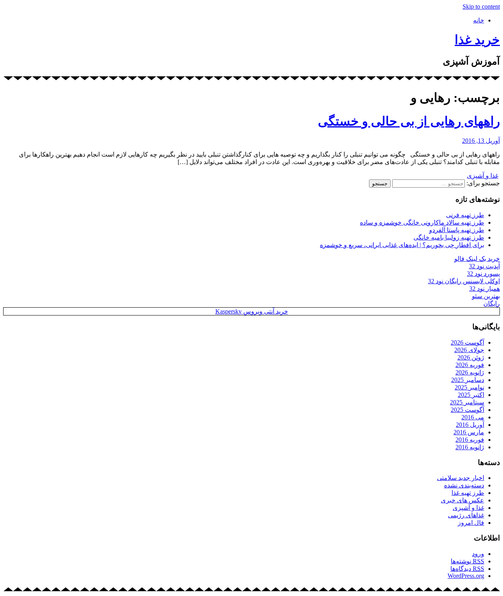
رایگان (491, 303)
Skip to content (481, 6)
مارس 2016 (468, 432)
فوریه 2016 (469, 439)
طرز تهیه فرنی (465, 215)
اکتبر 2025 (471, 394)
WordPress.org (466, 575)
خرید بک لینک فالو (477, 258)
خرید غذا (477, 40)
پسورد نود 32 (483, 273)
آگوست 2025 (467, 409)
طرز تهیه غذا (468, 492)
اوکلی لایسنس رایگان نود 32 (464, 281)
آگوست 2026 (467, 342)
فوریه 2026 (469, 365)
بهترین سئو (486, 296)
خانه (478, 20)
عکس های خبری (462, 500)
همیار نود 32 (484, 288)
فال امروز (471, 522)
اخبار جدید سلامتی (460, 477)
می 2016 (472, 417)
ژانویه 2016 (469, 447)
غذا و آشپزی (482, 175)
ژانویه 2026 (469, 372)
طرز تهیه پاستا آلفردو (456, 230)
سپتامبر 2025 (467, 402)
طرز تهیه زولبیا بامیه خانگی (448, 237)
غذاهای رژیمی (466, 515)
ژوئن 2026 (470, 357)
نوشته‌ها (467, 561)
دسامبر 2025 (467, 379)
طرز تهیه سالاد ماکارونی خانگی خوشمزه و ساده (422, 222)
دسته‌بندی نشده (464, 485)
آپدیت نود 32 (484, 266)
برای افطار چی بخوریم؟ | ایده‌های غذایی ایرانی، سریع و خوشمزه (402, 245)
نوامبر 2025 (469, 387)
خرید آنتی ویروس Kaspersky (251, 311)
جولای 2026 (469, 350)
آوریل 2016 (470, 424)
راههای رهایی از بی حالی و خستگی (409, 121)
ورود (478, 553)
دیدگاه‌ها (467, 568)
